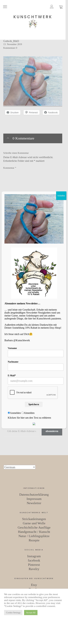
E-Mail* (12, 375)
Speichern (33, 404)
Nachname (13, 362)
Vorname (12, 348)
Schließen (61, 196)
